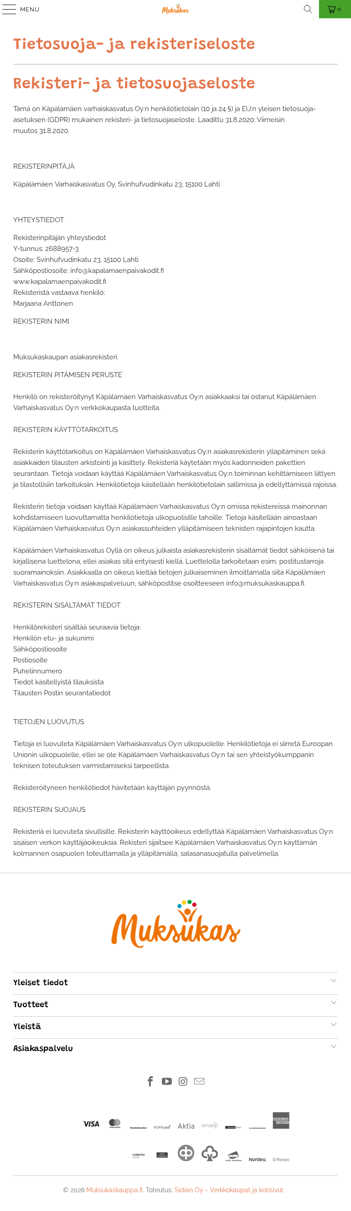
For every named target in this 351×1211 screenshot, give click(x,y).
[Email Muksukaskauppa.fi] (200, 1082)
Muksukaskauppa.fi (114, 1190)
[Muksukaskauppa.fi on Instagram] (183, 1082)
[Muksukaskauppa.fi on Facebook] (151, 1082)
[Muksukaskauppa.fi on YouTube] (167, 1082)
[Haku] (308, 9)
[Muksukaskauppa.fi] (175, 9)
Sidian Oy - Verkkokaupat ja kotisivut (229, 1190)
